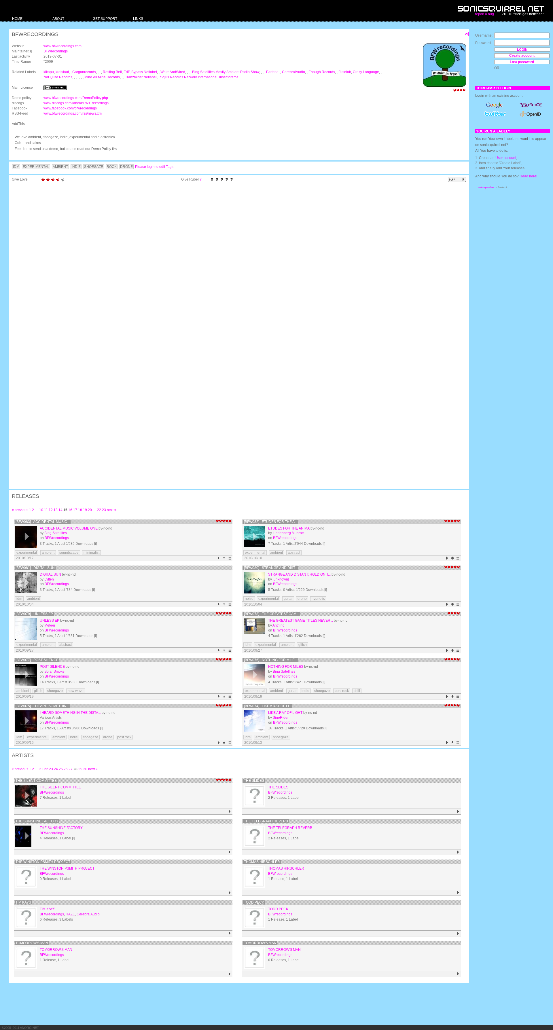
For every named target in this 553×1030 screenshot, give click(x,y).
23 (104, 510)
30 (85, 769)
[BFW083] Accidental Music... (43, 522)
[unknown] (281, 579)
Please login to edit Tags (154, 167)
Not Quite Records (57, 77)
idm (19, 599)
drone (302, 599)
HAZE (70, 914)
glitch (302, 645)
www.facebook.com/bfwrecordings (70, 108)
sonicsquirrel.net (486, 187)
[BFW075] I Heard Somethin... (42, 706)
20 (90, 510)
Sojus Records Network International (188, 77)
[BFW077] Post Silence (37, 660)
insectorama (228, 77)
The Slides (254, 781)
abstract (294, 553)
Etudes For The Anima (289, 528)
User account (505, 158)
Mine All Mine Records (102, 77)
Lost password (522, 62)
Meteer (49, 625)
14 (60, 510)
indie (305, 691)
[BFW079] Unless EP (34, 614)
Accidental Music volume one (69, 528)
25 (61, 769)
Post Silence (52, 667)
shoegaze (55, 691)
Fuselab (344, 72)
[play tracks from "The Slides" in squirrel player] (458, 811)
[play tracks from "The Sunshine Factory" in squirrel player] (229, 852)
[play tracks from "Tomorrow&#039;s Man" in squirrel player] (458, 974)
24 (56, 769)
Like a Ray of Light (285, 713)
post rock (342, 691)
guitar (288, 599)
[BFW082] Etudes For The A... (270, 522)
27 (71, 769)
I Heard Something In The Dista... (70, 713)
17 (75, 510)
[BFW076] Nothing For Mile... (270, 660)
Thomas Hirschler (262, 862)
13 (56, 510)
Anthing (278, 625)
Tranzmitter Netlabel (141, 77)
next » (111, 510)
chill (357, 691)
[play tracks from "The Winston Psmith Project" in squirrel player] (229, 893)
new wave (76, 691)
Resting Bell (112, 72)
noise (249, 599)
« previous (20, 510)
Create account (522, 56)
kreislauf (62, 72)
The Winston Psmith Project (43, 862)
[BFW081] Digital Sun (35, 568)
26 (66, 769)
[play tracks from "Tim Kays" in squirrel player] (229, 933)
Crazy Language (366, 72)
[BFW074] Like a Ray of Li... (267, 706)
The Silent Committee (36, 781)
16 (70, 510)
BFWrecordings (55, 51)
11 (46, 510)
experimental (26, 553)
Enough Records (321, 72)
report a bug (484, 14)
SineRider (281, 718)
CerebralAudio (293, 72)
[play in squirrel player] (26, 537)
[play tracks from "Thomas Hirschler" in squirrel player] (458, 893)
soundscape (69, 553)
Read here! (528, 176)
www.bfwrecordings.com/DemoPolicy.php (75, 98)
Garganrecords (84, 72)
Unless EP (49, 621)
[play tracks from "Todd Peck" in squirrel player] (458, 933)
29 (80, 769)
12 (51, 510)
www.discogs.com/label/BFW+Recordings (76, 103)
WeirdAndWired (172, 72)
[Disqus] (236, 259)
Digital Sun (50, 574)
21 (41, 769)
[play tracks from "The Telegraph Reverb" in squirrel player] (458, 852)
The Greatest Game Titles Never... (300, 621)
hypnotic (318, 599)
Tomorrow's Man (32, 943)
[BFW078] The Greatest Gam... (271, 614)
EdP (127, 72)
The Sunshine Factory (37, 821)
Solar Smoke (54, 671)
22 (99, 510)
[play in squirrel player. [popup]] (457, 179)
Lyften (49, 579)
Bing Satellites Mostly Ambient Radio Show (225, 72)
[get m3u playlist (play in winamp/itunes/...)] (229, 558)
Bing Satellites (55, 533)
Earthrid (272, 72)
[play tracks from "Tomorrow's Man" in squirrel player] (229, 974)
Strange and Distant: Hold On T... (299, 574)
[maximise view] (466, 34)
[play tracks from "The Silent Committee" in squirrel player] (229, 811)
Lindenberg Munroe (288, 533)
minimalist (91, 553)
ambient (48, 553)
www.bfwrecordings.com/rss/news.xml (73, 113)
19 (85, 510)
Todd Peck (254, 902)
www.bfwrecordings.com (62, 46)
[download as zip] (224, 558)
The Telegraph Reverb (266, 821)
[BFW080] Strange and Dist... (271, 568)
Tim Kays (23, 902)
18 (80, 510)
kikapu (48, 72)
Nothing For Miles (285, 667)
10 (41, 510)
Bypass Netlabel (144, 72)
